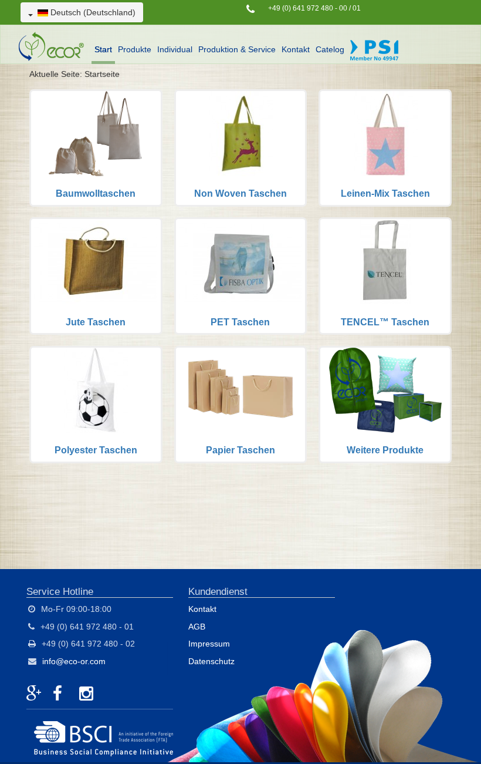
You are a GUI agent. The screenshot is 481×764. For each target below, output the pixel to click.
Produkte (134, 49)
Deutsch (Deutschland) (92, 12)
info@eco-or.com (74, 661)
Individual (174, 49)
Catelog (330, 49)
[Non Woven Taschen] (241, 148)
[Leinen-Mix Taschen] (385, 148)
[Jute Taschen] (96, 276)
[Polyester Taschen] (96, 405)
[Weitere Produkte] (385, 405)
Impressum (209, 643)
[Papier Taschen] (241, 405)
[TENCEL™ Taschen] (385, 276)
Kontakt (296, 49)
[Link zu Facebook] (61, 694)
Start (103, 49)
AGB (196, 626)
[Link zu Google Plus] (35, 694)
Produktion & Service (237, 49)
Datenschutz (211, 661)
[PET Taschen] (241, 276)
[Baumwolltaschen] (96, 148)
